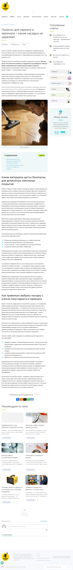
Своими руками (36, 16)
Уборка (54, 95)
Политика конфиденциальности (43, 558)
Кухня (19, 16)
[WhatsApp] (28, 399)
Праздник (26, 16)
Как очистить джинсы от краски (61, 56)
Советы (46, 16)
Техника (61, 16)
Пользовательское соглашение (43, 560)
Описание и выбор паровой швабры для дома (35, 426)
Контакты (38, 555)
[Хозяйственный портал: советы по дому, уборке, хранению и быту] (5, 6)
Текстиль (53, 16)
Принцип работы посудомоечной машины (10, 456)
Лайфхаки (5, 16)
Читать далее (6, 437)
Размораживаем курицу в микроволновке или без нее (61, 48)
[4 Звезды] (37, 394)
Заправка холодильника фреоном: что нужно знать (34, 488)
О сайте (38, 553)
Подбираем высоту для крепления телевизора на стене (12, 426)
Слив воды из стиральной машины (34, 456)
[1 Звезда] (35, 394)
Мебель (12, 16)
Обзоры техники (61, 117)
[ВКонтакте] (17, 399)
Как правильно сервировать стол (59, 63)
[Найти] (33, 12)
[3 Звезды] (36, 394)
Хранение (54, 101)
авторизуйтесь (43, 521)
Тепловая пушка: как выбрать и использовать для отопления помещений (12, 489)
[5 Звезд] (38, 394)
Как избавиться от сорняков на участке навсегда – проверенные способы (61, 38)
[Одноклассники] (21, 399)
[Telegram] (32, 399)
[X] (25, 399)
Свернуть (42, 155)
